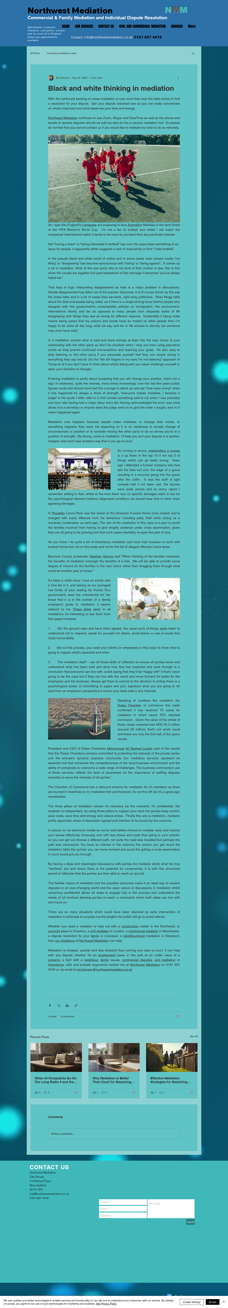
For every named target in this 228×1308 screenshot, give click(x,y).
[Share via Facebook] (49, 1005)
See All (194, 1036)
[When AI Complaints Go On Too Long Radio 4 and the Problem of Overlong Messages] (56, 1057)
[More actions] (178, 78)
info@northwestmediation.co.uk (108, 37)
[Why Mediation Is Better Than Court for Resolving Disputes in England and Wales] (114, 1057)
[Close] (224, 1302)
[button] (193, 53)
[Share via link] (76, 1005)
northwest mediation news (61, 53)
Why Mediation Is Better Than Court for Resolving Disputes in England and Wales (112, 1080)
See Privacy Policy (106, 1303)
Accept (212, 1302)
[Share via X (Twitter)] (58, 1005)
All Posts (35, 53)
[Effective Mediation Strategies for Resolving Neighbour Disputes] (172, 1057)
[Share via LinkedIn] (67, 1005)
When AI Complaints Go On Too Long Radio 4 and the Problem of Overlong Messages (56, 1080)
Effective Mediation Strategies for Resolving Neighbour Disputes (168, 1080)
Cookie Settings (192, 1302)
